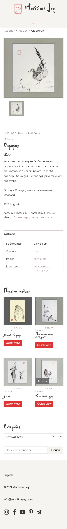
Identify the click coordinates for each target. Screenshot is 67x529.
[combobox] (33, 436)
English (8, 475)
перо (26, 217)
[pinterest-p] (32, 512)
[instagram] (7, 512)
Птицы (21, 133)
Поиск (55, 450)
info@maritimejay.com (18, 499)
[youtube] (23, 512)
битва (17, 217)
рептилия (45, 217)
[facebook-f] (15, 512)
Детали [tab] (9, 233)
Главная (9, 133)
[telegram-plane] (40, 512)
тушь (38, 251)
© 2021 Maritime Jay (16, 487)
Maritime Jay (40, 8)
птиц (34, 217)
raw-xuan (40, 258)
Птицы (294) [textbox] (30, 436)
